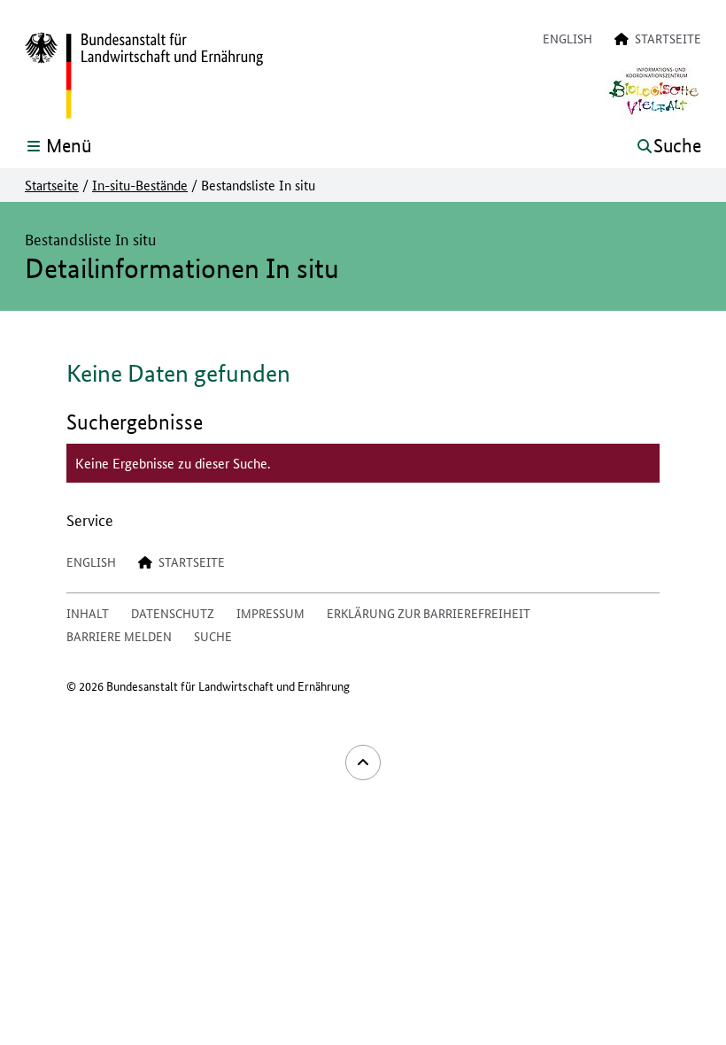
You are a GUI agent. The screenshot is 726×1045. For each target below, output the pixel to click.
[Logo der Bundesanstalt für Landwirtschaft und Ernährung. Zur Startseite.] (144, 76)
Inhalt (87, 613)
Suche (213, 636)
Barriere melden (119, 636)
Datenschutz (172, 613)
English (567, 38)
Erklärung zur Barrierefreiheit (428, 613)
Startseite (52, 185)
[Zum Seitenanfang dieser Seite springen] (363, 762)
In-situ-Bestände (140, 185)
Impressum (270, 613)
